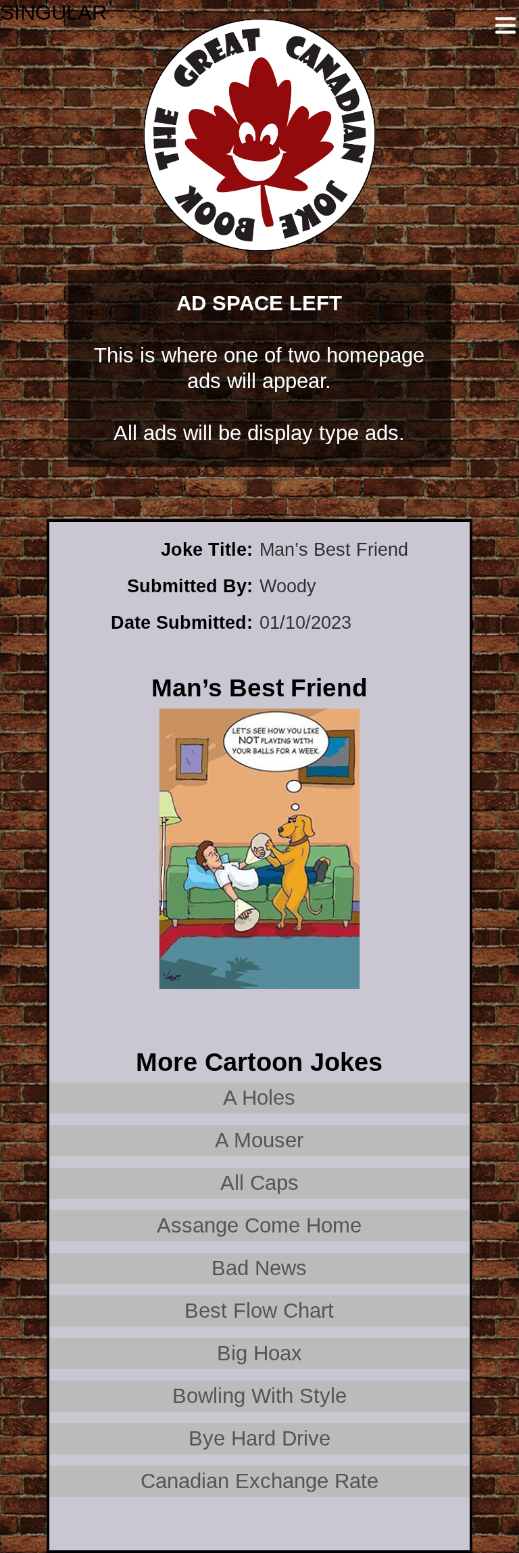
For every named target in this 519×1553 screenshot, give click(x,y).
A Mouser (259, 1140)
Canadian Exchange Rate (259, 1481)
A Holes (259, 1097)
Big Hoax (259, 1353)
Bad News (259, 1268)
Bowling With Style (259, 1396)
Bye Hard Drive (259, 1438)
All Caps (259, 1183)
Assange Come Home (259, 1225)
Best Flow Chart (259, 1310)
